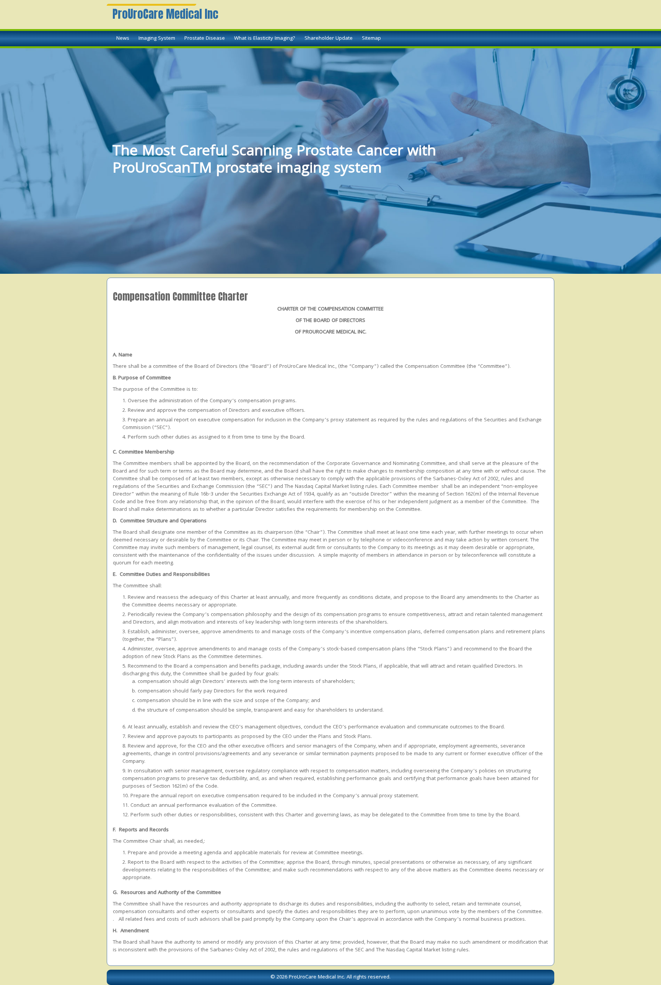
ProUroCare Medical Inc (165, 14)
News (122, 38)
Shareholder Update (328, 38)
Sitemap (371, 38)
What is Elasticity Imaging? (264, 38)
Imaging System (156, 38)
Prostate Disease (204, 38)
